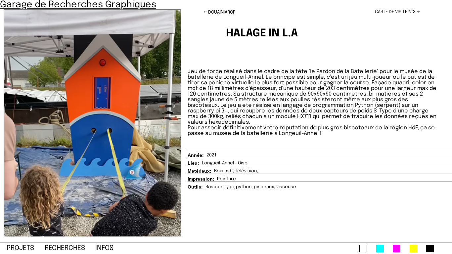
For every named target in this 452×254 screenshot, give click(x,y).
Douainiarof (221, 12)
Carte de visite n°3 (395, 12)
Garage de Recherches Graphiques (78, 4)
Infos (104, 248)
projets (20, 248)
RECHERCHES (65, 248)
